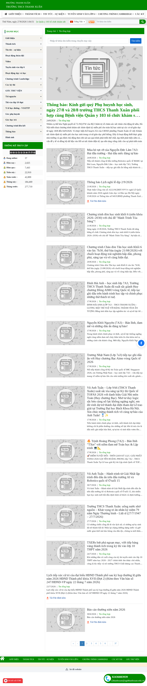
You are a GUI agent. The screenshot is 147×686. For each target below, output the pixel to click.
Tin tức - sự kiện (53, 14)
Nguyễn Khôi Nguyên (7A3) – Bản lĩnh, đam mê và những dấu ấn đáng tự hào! (114, 324)
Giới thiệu (15, 14)
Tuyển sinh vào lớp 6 (81, 14)
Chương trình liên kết (15, 126)
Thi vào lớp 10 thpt (14, 102)
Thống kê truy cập (16, 145)
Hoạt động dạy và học (15, 73)
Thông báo (10, 131)
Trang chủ (51, 31)
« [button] (73, 643)
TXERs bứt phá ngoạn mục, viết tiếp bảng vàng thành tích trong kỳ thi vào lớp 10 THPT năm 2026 (112, 546)
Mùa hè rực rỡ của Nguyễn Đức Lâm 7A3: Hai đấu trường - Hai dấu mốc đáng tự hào (112, 151)
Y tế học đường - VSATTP (17, 108)
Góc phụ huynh (12, 114)
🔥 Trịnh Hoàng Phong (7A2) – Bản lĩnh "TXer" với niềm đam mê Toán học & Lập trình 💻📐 (112, 444)
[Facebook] (141, 343)
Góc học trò (11, 120)
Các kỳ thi (10, 85)
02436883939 (120, 676)
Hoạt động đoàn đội (14, 55)
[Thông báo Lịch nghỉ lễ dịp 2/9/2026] (66, 192)
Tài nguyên (10, 96)
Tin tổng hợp (64, 31)
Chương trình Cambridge (115, 14)
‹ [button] (77, 643)
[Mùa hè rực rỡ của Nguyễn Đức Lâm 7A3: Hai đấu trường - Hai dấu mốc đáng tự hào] (66, 160)
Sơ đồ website (75, 669)
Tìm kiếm (135, 41)
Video (8, 61)
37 (116, 643)
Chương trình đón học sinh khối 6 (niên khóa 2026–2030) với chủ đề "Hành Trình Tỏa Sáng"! (114, 218)
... (110, 643)
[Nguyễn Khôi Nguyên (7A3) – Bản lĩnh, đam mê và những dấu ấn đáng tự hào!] (66, 333)
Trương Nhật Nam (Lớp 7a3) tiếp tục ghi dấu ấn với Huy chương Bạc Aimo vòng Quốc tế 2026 (114, 358)
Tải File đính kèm (97, 201)
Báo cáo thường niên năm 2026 (106, 609)
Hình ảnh (9, 137)
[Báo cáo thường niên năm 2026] (66, 620)
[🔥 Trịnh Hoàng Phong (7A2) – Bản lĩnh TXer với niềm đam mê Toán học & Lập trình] (66, 451)
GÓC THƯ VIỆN (13, 91)
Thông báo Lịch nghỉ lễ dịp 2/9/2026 (110, 182)
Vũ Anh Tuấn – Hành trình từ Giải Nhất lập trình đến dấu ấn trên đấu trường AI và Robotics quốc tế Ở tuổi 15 (113, 477)
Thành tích (32, 14)
